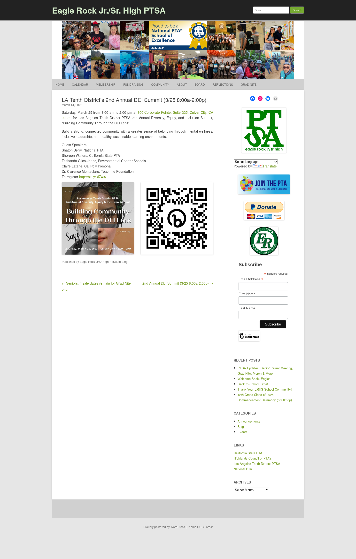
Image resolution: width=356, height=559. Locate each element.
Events (243, 432)
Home (59, 84)
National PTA (243, 469)
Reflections (223, 84)
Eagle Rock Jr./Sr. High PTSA (109, 10)
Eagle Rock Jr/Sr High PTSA (98, 261)
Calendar (80, 84)
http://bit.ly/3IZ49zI (93, 176)
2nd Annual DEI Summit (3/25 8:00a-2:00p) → (177, 283)
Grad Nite (248, 84)
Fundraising (133, 84)
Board (199, 84)
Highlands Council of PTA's (253, 458)
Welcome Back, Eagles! (254, 378)
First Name (247, 294)
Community (160, 84)
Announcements (249, 421)
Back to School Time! (253, 384)
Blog (125, 261)
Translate (270, 166)
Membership (106, 84)
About (182, 84)
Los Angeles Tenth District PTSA (257, 463)
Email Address (251, 279)
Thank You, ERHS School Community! (265, 389)
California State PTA (248, 453)
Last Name (247, 308)
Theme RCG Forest (200, 527)
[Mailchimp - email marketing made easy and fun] (249, 340)
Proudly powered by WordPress (164, 527)
